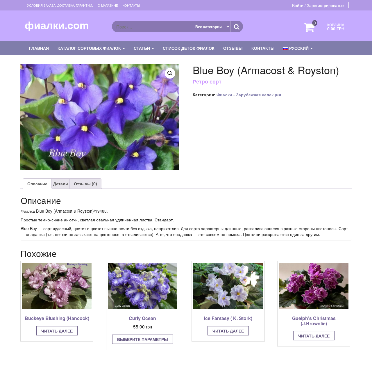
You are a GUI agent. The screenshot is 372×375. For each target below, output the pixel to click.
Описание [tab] (37, 183)
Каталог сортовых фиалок (90, 48)
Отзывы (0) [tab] (85, 183)
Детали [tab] (60, 183)
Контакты (131, 5)
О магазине (108, 5)
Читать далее (57, 331)
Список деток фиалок (188, 48)
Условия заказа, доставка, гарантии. (60, 5)
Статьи (142, 48)
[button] (170, 73)
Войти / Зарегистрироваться (319, 5)
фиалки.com (57, 24)
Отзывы (233, 48)
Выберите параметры (142, 339)
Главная (39, 48)
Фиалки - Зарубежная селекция (249, 94)
